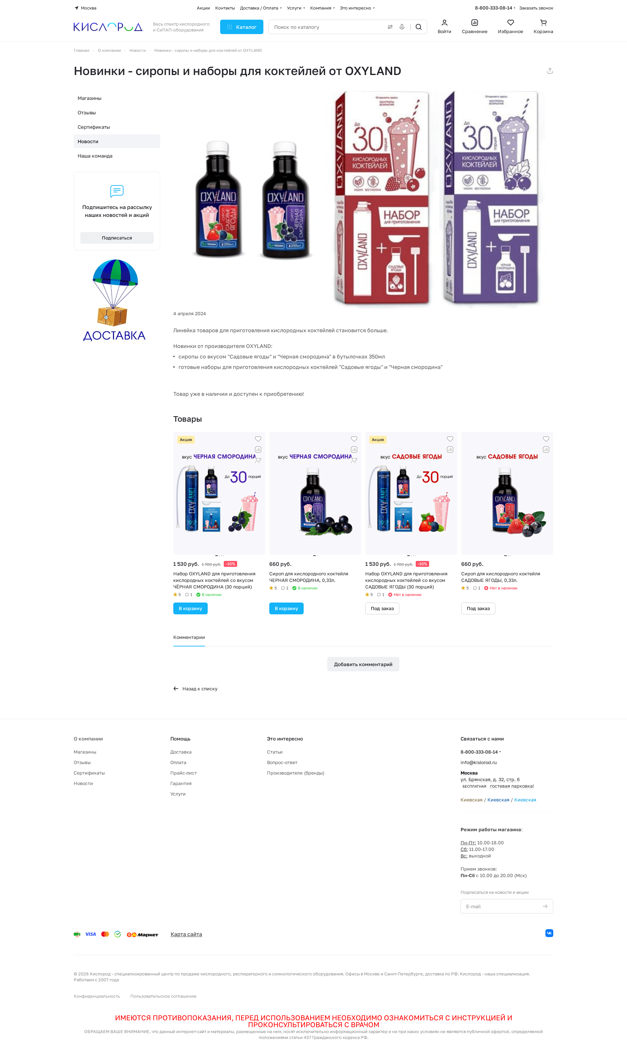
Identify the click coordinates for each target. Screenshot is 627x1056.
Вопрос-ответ (282, 762)
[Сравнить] (258, 449)
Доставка (181, 752)
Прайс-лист (183, 773)
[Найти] (418, 27)
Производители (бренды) (295, 773)
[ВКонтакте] (549, 933)
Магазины (90, 98)
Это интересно (285, 738)
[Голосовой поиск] (403, 27)
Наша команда (95, 156)
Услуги (178, 794)
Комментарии (189, 637)
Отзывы (87, 112)
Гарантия (181, 783)
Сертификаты (94, 127)
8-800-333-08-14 (493, 7)
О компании (88, 738)
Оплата (178, 762)
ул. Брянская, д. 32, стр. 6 (497, 779)
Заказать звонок (536, 7)
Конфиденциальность (97, 996)
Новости (88, 141)
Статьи (275, 752)
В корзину (190, 608)
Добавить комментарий (363, 664)
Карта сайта (186, 934)
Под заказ (382, 608)
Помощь (180, 738)
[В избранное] (258, 439)
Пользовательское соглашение (163, 996)
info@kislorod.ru (479, 762)
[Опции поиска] (389, 27)
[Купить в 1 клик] (258, 460)
